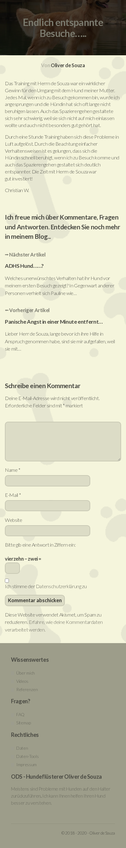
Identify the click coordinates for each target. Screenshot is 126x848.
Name (12, 470)
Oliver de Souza (68, 65)
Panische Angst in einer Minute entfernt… (54, 321)
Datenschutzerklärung (58, 586)
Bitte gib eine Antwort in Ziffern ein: (40, 545)
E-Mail (13, 495)
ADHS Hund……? (24, 265)
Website (13, 520)
